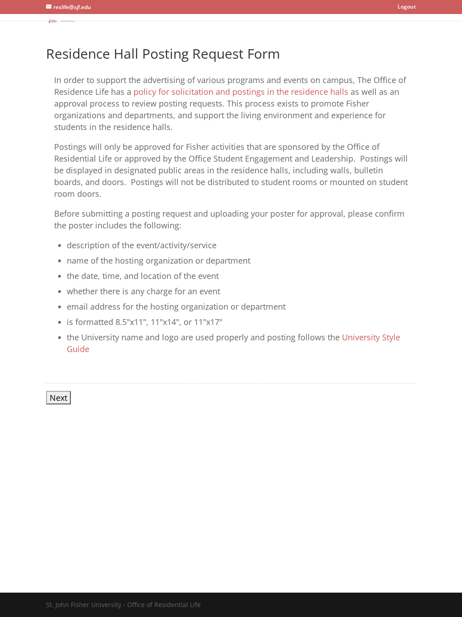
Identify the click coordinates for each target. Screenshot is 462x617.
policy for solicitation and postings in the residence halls (241, 91)
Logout (406, 6)
